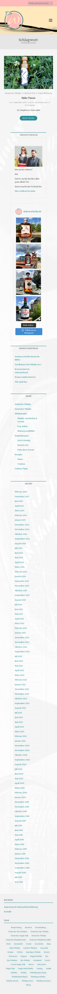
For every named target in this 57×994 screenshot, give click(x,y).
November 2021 (22, 694)
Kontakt (7, 911)
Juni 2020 (19, 774)
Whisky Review (12, 981)
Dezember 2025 (22, 496)
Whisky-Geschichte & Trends (27, 420)
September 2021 (22, 703)
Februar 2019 (21, 849)
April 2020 (19, 783)
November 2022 (22, 642)
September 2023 (22, 595)
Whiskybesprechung (38, 973)
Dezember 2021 (22, 689)
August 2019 (20, 821)
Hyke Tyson (28, 97)
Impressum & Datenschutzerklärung (21, 907)
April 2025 (19, 506)
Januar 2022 (20, 684)
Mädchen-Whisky (23, 404)
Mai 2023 (19, 614)
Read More (28, 118)
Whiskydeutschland (19, 977)
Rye (46, 956)
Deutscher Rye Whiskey (17, 932)
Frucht (28, 944)
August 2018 (20, 872)
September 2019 (22, 816)
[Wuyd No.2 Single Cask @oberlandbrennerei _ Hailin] (28, 230)
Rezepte (18, 454)
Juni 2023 (19, 609)
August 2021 (20, 708)
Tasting (39, 969)
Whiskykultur (21, 413)
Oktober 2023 (21, 590)
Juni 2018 (19, 882)
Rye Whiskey (12, 960)
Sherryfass (41, 964)
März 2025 (19, 510)
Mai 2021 (19, 722)
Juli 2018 (18, 877)
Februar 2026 (21, 492)
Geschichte (39, 944)
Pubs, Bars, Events (25, 450)
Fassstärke (18, 944)
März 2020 (20, 788)
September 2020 (22, 760)
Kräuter (11, 952)
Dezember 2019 (22, 802)
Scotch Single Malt (18, 964)
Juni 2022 (19, 661)
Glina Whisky (15, 948)
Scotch (47, 960)
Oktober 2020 (21, 755)
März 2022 (19, 675)
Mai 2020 (19, 778)
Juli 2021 (18, 713)
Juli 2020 (18, 769)
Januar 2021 (20, 741)
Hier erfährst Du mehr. (25, 191)
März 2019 (19, 844)
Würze (28, 985)
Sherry (31, 964)
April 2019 (19, 839)
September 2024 (22, 539)
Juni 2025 (19, 501)
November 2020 (22, 750)
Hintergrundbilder (26, 431)
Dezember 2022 (22, 637)
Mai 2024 (19, 557)
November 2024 (22, 529)
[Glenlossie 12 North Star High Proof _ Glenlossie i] (28, 308)
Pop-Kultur (22, 426)
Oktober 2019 (21, 811)
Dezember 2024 (22, 525)
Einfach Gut (29, 93)
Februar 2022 (21, 680)
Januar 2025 (20, 520)
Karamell (44, 948)
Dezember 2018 (22, 858)
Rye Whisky (25, 960)
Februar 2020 (21, 792)
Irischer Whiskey (30, 948)
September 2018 (22, 868)
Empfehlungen (45, 93)
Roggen (24, 956)
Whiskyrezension (43, 981)
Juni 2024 (19, 553)
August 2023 (20, 600)
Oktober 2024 (21, 534)
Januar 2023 (20, 633)
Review (47, 952)
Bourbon (28, 927)
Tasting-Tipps (21, 468)
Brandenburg (40, 927)
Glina (49, 944)
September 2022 (22, 651)
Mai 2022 (19, 666)
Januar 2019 (20, 854)
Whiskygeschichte (38, 977)
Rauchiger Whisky (33, 952)
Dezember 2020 (22, 745)
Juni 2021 (19, 717)
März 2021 (19, 731)
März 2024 (20, 567)
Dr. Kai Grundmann (40, 102)
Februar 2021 (21, 736)
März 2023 (19, 623)
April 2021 (19, 727)
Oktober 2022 (21, 647)
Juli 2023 (18, 604)
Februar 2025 (21, 515)
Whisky (24, 973)
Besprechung (16, 927)
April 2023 (19, 619)
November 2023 (22, 586)
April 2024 (19, 562)
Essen (20, 459)
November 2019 (22, 807)
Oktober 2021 (21, 698)
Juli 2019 (18, 825)
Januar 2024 (20, 576)
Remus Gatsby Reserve (25, 377)
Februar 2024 (21, 572)
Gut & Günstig (23, 440)
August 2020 (20, 764)
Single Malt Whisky (25, 969)
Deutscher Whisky (13, 93)
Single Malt (10, 969)
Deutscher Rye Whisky (40, 932)
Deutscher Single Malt (19, 936)
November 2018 (22, 863)
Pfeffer (20, 952)
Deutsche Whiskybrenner (16, 940)
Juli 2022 (18, 656)
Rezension (13, 956)
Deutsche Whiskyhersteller (40, 940)
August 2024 (20, 543)
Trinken (21, 464)
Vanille (48, 969)
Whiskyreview (27, 981)
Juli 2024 (18, 548)
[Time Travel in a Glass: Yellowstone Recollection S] (28, 256)
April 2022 (19, 670)
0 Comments (30, 105)
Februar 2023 (21, 628)
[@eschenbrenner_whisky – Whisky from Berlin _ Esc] (28, 282)
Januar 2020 (20, 797)
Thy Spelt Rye (21, 382)
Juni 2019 (19, 830)
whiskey (14, 973)
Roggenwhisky (36, 956)
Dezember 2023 (22, 581)
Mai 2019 (19, 835)
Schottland (37, 960)
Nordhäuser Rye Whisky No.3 (28, 364)
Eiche (8, 944)
